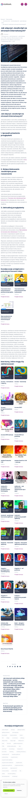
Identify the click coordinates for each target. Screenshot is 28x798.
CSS (3, 737)
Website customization (15, 39)
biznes (21, 735)
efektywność (21, 740)
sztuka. (3, 773)
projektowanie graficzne (7, 765)
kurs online (4, 751)
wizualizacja (14, 776)
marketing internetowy (21, 751)
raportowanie (4, 768)
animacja (13, 729)
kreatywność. (20, 748)
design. (8, 737)
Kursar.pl (6, 34)
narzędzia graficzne (16, 754)
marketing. (11, 751)
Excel (3, 743)
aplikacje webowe (5, 732)
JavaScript (4, 748)
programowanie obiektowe (7, 762)
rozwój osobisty (5, 770)
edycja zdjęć (13, 740)
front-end (9, 743)
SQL (20, 770)
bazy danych (4, 735)
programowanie (14, 757)
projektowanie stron (19, 765)
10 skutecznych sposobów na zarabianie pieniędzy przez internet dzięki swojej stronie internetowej (13, 708)
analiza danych (5, 729)
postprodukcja (5, 757)
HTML (3, 746)
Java (20, 746)
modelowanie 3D (5, 754)
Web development (16, 38)
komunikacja (11, 748)
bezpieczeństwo (13, 735)
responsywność (13, 768)
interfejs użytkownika (11, 746)
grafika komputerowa (18, 743)
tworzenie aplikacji (12, 773)
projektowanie (19, 762)
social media (14, 770)
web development (5, 776)
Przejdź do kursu (5, 296)
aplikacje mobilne (21, 729)
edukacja (22, 737)
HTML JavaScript (7, 38)
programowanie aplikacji (7, 759)
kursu (25, 159)
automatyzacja (15, 732)
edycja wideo (4, 740)
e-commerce (15, 737)
